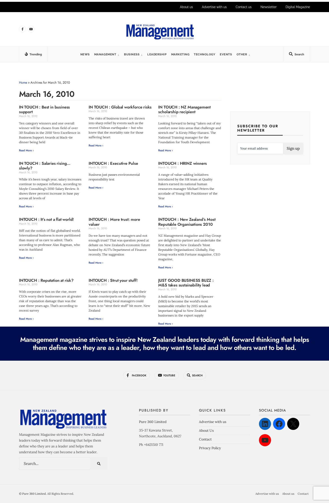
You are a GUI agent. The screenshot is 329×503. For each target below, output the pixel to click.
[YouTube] (265, 440)
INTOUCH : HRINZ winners (182, 163)
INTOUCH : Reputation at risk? (46, 280)
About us (186, 7)
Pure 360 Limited (153, 422)
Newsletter (269, 7)
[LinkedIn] (265, 424)
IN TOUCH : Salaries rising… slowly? (44, 165)
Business (131, 54)
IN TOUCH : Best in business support (44, 109)
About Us (206, 430)
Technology (204, 54)
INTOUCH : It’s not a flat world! (46, 219)
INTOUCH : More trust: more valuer (114, 222)
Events (226, 54)
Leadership (157, 54)
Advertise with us (214, 7)
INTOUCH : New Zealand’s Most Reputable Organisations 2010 (186, 222)
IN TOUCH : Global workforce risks (120, 107)
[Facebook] (279, 424)
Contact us (244, 7)
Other (242, 54)
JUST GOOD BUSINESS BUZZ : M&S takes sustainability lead (186, 283)
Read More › (26, 150)
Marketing (180, 54)
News (85, 54)
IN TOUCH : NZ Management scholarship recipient (184, 109)
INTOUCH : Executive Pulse (113, 163)
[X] (293, 424)
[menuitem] (107, 54)
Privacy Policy (210, 448)
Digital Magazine (298, 7)
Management (105, 54)
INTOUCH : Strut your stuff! (113, 280)
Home (23, 82)
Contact (205, 439)
